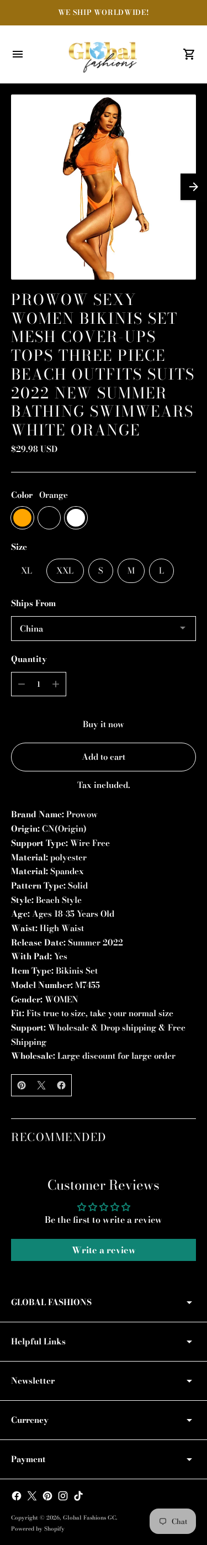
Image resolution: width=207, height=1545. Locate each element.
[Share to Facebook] (61, 1085)
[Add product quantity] (56, 684)
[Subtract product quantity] (21, 684)
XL (26, 570)
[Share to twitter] (41, 1085)
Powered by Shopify (38, 1529)
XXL (64, 570)
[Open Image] (103, 187)
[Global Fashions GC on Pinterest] (47, 1495)
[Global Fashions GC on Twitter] (32, 1495)
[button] (194, 187)
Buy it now (103, 724)
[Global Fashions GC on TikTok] (78, 1495)
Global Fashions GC (89, 1518)
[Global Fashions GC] (103, 54)
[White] (76, 518)
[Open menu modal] (18, 54)
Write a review (104, 1250)
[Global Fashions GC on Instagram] (62, 1495)
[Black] (49, 518)
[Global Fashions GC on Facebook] (16, 1495)
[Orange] (22, 518)
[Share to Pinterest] (21, 1085)
